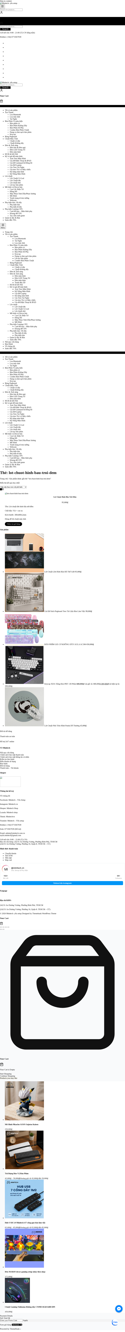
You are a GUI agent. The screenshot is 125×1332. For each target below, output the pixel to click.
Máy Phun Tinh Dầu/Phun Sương (23, 194)
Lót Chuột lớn (15, 180)
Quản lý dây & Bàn (12, 218)
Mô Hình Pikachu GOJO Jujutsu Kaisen (21, 1124)
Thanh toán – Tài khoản (9, 768)
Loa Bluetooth (15, 115)
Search (5, 29)
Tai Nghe (13, 119)
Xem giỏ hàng (5, 1325)
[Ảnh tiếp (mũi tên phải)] (3, 929)
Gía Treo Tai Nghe (17, 167)
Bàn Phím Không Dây (18, 126)
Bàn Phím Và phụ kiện (14, 121)
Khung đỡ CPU (16, 213)
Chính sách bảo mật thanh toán (12, 755)
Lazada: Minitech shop (9, 812)
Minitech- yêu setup (14, 913)
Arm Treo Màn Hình (18, 158)
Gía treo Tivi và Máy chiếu (20, 169)
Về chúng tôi (5, 796)
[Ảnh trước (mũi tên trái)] (1, 929)
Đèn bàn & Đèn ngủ (18, 147)
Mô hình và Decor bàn (13, 187)
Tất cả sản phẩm (11, 110)
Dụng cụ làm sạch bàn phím (20, 132)
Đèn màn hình (15, 152)
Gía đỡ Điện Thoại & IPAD (20, 161)
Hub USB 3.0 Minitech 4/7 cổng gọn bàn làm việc (25, 1223)
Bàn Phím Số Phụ (17, 128)
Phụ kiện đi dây (16, 207)
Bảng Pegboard (11, 136)
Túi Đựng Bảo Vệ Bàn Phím (16, 1173)
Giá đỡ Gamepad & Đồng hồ (21, 163)
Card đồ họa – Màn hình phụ (21, 211)
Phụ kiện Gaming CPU (14, 209)
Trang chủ (4, 479)
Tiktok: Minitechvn (7, 817)
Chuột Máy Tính (11, 139)
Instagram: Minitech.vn (9, 804)
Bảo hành (3, 764)
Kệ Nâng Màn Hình (17, 174)
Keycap (13, 134)
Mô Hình (13, 196)
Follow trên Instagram (62, 883)
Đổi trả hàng (5, 766)
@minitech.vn (17, 868)
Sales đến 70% (10, 220)
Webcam (13, 200)
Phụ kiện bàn (15, 205)
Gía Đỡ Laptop (15, 165)
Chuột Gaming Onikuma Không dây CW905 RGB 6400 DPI (30, 1307)
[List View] (3, 489)
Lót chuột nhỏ (15, 183)
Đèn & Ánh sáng (11, 145)
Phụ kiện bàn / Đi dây (13, 202)
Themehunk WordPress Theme (44, 913)
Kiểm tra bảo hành (7, 759)
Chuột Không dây (17, 143)
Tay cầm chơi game (17, 216)
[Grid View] (1, 489)
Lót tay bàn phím (16, 185)
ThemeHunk (15, 1329)
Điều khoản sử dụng (8, 761)
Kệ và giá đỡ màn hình (13, 156)
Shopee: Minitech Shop (9, 808)
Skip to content (6, 1)
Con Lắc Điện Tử (17, 189)
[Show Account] (1, 13)
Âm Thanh (9, 112)
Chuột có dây (15, 141)
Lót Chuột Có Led (17, 178)
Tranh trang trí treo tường (19, 198)
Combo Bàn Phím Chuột (19, 130)
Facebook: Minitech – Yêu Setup (12, 800)
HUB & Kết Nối (11, 154)
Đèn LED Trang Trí (17, 150)
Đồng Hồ (13, 191)
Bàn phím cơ (15, 123)
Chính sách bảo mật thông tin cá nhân (14, 757)
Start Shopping (5, 1074)
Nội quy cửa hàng (7, 753)
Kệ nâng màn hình (17, 172)
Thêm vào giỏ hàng (13, 524)
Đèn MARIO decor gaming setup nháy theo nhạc (25, 1272)
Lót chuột (8, 176)
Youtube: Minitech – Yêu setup (12, 821)
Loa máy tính (15, 117)
